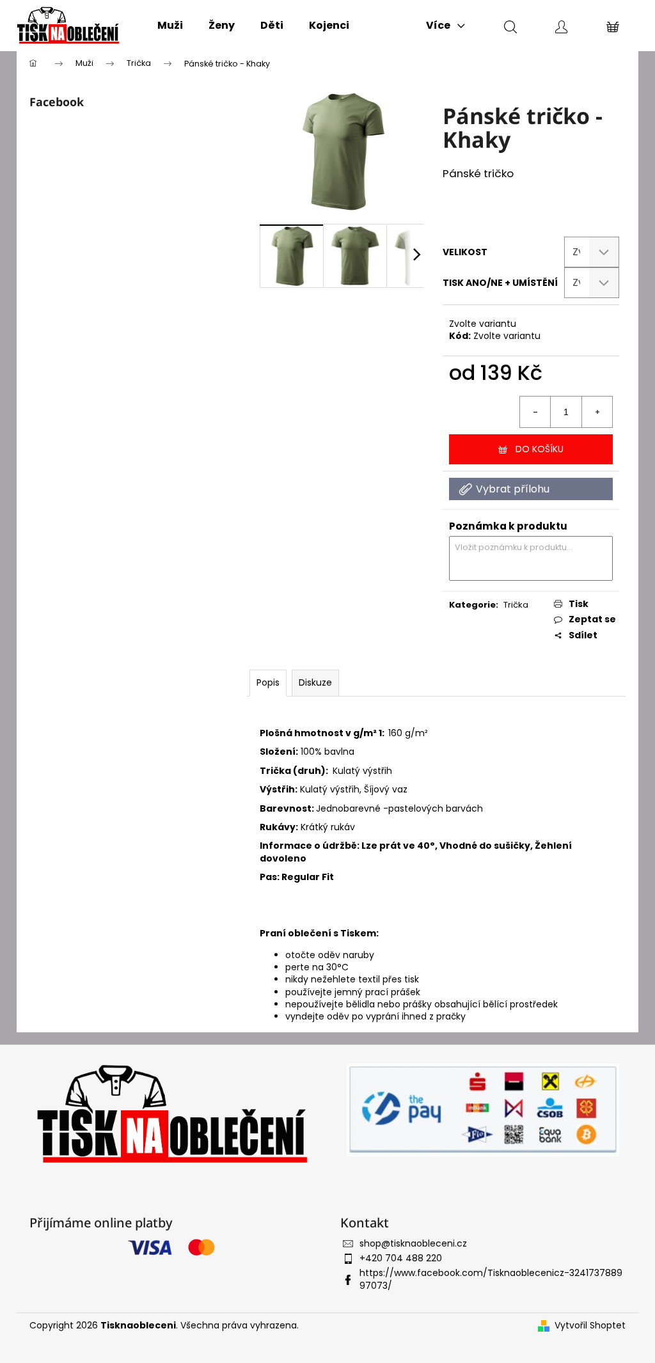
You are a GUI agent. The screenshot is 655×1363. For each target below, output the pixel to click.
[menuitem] (170, 25)
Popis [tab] (268, 682)
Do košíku (540, 449)
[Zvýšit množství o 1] (596, 412)
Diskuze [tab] (315, 682)
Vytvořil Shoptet (590, 1326)
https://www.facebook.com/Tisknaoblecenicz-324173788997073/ (490, 1278)
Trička (515, 605)
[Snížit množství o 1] (535, 412)
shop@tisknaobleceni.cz (413, 1243)
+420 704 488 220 (400, 1258)
